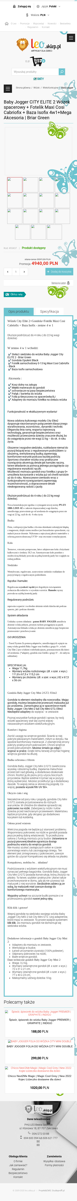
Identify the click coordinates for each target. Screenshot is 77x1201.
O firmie (18, 1161)
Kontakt (46, 27)
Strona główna (23, 87)
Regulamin (32, 27)
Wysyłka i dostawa (54, 1161)
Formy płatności (54, 1165)
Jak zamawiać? (18, 1165)
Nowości (52, 23)
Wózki (36, 87)
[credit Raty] (15, 294)
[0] (36, 61)
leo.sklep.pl (30, 1190)
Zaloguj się (24, 6)
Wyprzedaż (38, 23)
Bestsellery (65, 23)
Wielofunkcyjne (50, 87)
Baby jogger (67, 87)
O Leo (13, 23)
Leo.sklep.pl (38, 44)
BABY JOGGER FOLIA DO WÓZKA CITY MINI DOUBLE (40, 1046)
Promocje (25, 23)
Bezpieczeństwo (18, 1173)
